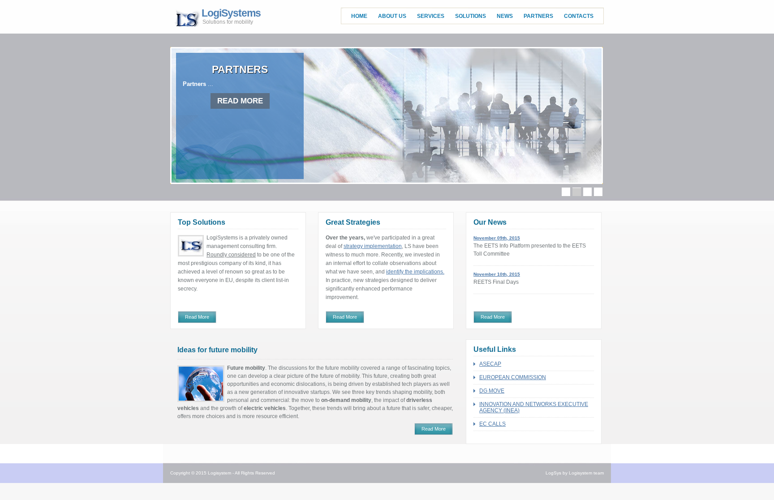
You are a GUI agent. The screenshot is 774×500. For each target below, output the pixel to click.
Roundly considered (231, 255)
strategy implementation (373, 246)
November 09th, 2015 (496, 237)
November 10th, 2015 (496, 274)
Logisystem (219, 472)
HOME (359, 16)
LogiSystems (231, 17)
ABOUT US (392, 16)
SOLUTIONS (470, 16)
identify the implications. (415, 272)
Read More (197, 317)
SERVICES (430, 16)
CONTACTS (578, 16)
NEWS (505, 16)
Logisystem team (586, 472)
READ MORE (240, 101)
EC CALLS (492, 424)
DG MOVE (491, 391)
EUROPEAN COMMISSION (512, 377)
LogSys (553, 472)
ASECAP (490, 364)
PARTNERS (538, 16)
